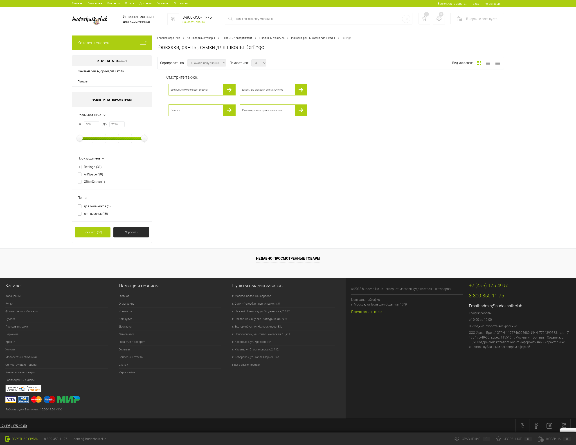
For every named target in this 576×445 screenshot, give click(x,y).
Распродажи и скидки (19, 380)
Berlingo (93, 167)
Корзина (557, 439)
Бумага (10, 319)
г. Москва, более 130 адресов (251, 296)
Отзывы (124, 349)
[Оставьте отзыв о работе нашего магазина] (175, 389)
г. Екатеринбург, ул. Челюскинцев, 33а (257, 326)
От (79, 124)
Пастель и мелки (16, 326)
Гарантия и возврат (132, 341)
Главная (77, 3)
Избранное (516, 439)
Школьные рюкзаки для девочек (189, 89)
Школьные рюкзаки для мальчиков (262, 89)
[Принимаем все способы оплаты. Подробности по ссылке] (175, 400)
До (105, 124)
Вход (476, 3)
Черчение (11, 334)
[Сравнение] (439, 18)
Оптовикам (181, 3)
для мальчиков (97, 206)
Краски (10, 341)
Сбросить (131, 232)
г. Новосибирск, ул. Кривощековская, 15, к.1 (261, 334)
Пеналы (83, 81)
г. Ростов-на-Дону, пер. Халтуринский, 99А (259, 319)
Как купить (126, 319)
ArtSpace (93, 174)
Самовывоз (127, 334)
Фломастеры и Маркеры (21, 311)
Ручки (9, 303)
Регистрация (492, 3)
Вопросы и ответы (131, 357)
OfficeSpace (94, 182)
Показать (92, 232)
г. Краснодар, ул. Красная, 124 (252, 341)
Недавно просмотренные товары (288, 258)
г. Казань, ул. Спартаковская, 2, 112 (255, 349)
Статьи (123, 364)
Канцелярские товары (20, 372)
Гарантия (163, 3)
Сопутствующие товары (21, 364)
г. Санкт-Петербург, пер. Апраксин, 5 (256, 303)
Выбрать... (460, 3)
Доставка (145, 3)
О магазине (95, 3)
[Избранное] (424, 18)
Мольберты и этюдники (21, 357)
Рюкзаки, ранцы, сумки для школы (101, 71)
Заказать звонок (193, 22)
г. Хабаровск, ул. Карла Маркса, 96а (255, 357)
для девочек (96, 213)
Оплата (129, 3)
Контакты (113, 3)
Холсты (10, 349)
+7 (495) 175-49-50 (13, 426)
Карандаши (12, 296)
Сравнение (474, 439)
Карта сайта (127, 372)
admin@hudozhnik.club (501, 305)
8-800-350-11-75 (56, 439)
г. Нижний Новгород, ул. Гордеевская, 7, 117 (261, 311)
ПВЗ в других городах (246, 364)
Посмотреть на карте (366, 312)
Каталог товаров (93, 42)
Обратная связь (24, 439)
